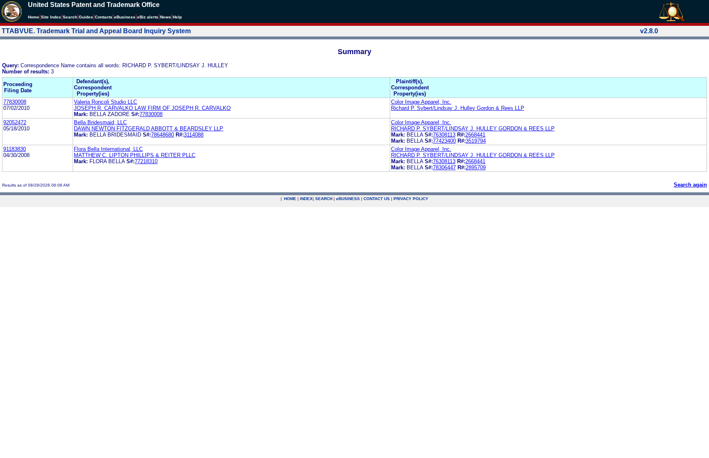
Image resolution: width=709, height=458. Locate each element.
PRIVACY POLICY (410, 198)
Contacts (103, 17)
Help (177, 17)
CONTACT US (377, 198)
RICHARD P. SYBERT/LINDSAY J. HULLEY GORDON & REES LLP (473, 128)
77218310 (146, 161)
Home (33, 17)
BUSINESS (348, 198)
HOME (290, 198)
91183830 (14, 149)
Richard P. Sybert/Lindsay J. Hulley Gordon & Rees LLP (457, 108)
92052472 (14, 122)
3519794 (476, 141)
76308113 (444, 135)
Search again (690, 185)
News (165, 17)
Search (70, 17)
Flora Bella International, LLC (108, 149)
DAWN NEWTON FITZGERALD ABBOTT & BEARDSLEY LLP (148, 128)
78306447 (444, 167)
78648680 (162, 135)
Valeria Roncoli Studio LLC (105, 102)
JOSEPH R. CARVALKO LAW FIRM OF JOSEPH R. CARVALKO (152, 108)
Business (124, 17)
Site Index (51, 17)
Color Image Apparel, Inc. (421, 102)
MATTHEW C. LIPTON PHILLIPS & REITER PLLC (134, 155)
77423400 (444, 141)
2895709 (476, 167)
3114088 (194, 135)
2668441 (475, 135)
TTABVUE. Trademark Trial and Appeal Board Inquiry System (96, 30)
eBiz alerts (147, 17)
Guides (86, 17)
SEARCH (323, 198)
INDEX (306, 198)
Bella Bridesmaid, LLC (100, 122)
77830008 (14, 102)
